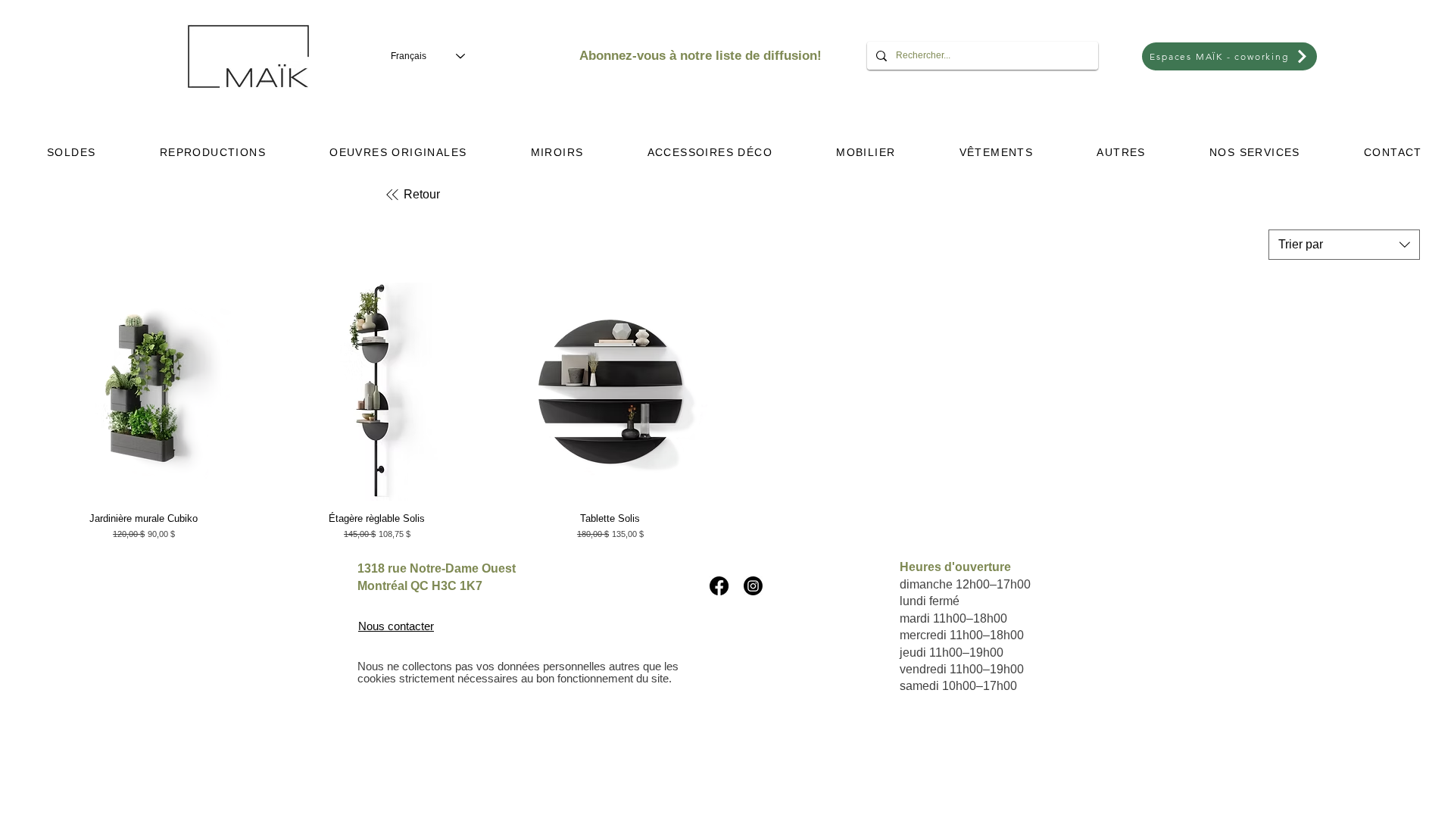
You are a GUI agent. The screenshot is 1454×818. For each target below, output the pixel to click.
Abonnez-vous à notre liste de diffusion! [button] (700, 55)
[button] (213, 152)
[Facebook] (719, 585)
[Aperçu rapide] (144, 392)
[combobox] (1344, 244)
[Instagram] (753, 585)
